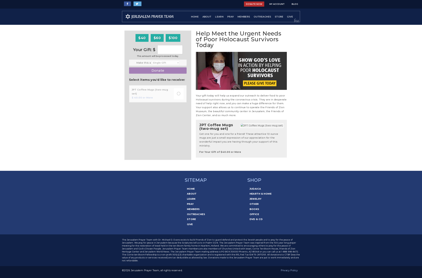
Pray (230, 16)
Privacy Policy (289, 270)
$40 (142, 38)
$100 (173, 38)
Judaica (255, 188)
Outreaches (262, 16)
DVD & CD (256, 219)
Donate (157, 71)
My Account (277, 4)
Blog (295, 4)
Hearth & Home (260, 193)
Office (254, 214)
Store (279, 16)
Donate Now (254, 4)
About (206, 16)
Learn (219, 16)
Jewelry (256, 198)
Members (244, 16)
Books (254, 209)
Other (254, 204)
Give (290, 16)
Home (195, 16)
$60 (157, 38)
